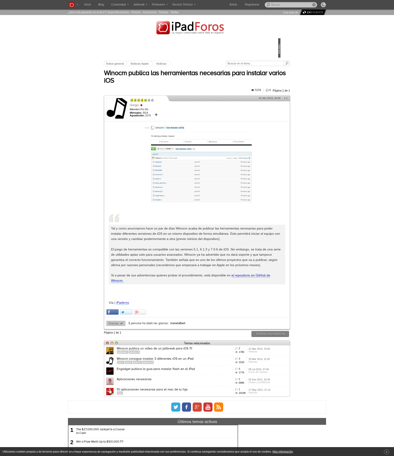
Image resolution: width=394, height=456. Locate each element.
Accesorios (150, 12)
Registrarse (266, 4)
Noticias (193, 63)
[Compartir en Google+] (172, 343)
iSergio (166, 110)
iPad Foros (197, 28)
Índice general (147, 63)
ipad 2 (169, 403)
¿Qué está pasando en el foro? (87, 12)
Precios (136, 12)
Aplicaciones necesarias (165, 430)
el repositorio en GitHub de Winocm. (189, 312)
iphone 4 (166, 383)
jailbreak (154, 383)
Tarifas (174, 12)
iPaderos (154, 334)
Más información (282, 451)
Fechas (163, 12)
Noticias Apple (171, 63)
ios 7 (152, 403)
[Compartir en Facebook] (144, 343)
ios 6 (160, 403)
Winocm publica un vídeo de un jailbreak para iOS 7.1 (186, 379)
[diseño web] (312, 12)
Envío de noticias (236, 423)
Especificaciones (118, 12)
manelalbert (209, 354)
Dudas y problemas (238, 440)
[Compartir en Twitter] (158, 343)
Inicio (87, 4)
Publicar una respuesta (238, 365)
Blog (101, 4)
